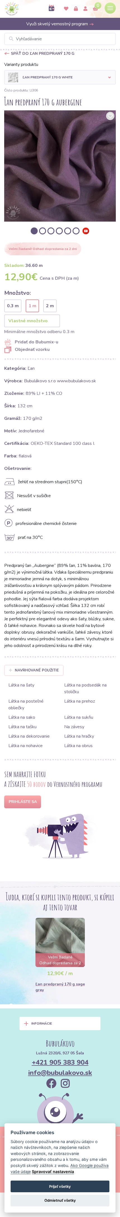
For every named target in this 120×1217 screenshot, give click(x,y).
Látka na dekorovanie (29, 736)
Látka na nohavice (25, 746)
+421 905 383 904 (60, 1062)
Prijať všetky (60, 1186)
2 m (50, 306)
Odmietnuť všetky (60, 1200)
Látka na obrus (78, 746)
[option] (60, 166)
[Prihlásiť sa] (76, 9)
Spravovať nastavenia (53, 1171)
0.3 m (13, 306)
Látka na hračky (79, 736)
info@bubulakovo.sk (60, 1072)
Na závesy (74, 727)
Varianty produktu (21, 64)
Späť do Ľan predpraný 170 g (43, 53)
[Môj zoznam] (66, 9)
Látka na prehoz (79, 701)
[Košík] (95, 9)
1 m (32, 306)
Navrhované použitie (37, 670)
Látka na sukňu (78, 717)
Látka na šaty (21, 685)
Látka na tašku (22, 727)
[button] (60, 77)
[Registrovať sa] (85, 9)
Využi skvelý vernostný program (57, 24)
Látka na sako (21, 717)
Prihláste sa (23, 801)
